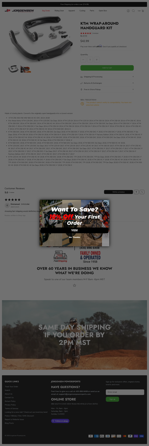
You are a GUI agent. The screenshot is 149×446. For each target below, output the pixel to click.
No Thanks (74, 237)
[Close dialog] (105, 203)
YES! (74, 230)
